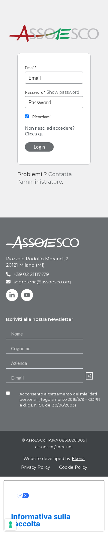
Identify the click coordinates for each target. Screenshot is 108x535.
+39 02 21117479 (31, 274)
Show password (62, 92)
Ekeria (78, 458)
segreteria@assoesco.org (42, 282)
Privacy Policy (35, 467)
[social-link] (12, 295)
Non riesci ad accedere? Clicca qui (50, 131)
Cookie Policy (73, 467)
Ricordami (41, 116)
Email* (31, 67)
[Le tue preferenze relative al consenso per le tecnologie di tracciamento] (10, 524)
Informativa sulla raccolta (40, 520)
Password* (35, 92)
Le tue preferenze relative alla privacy (60, 494)
